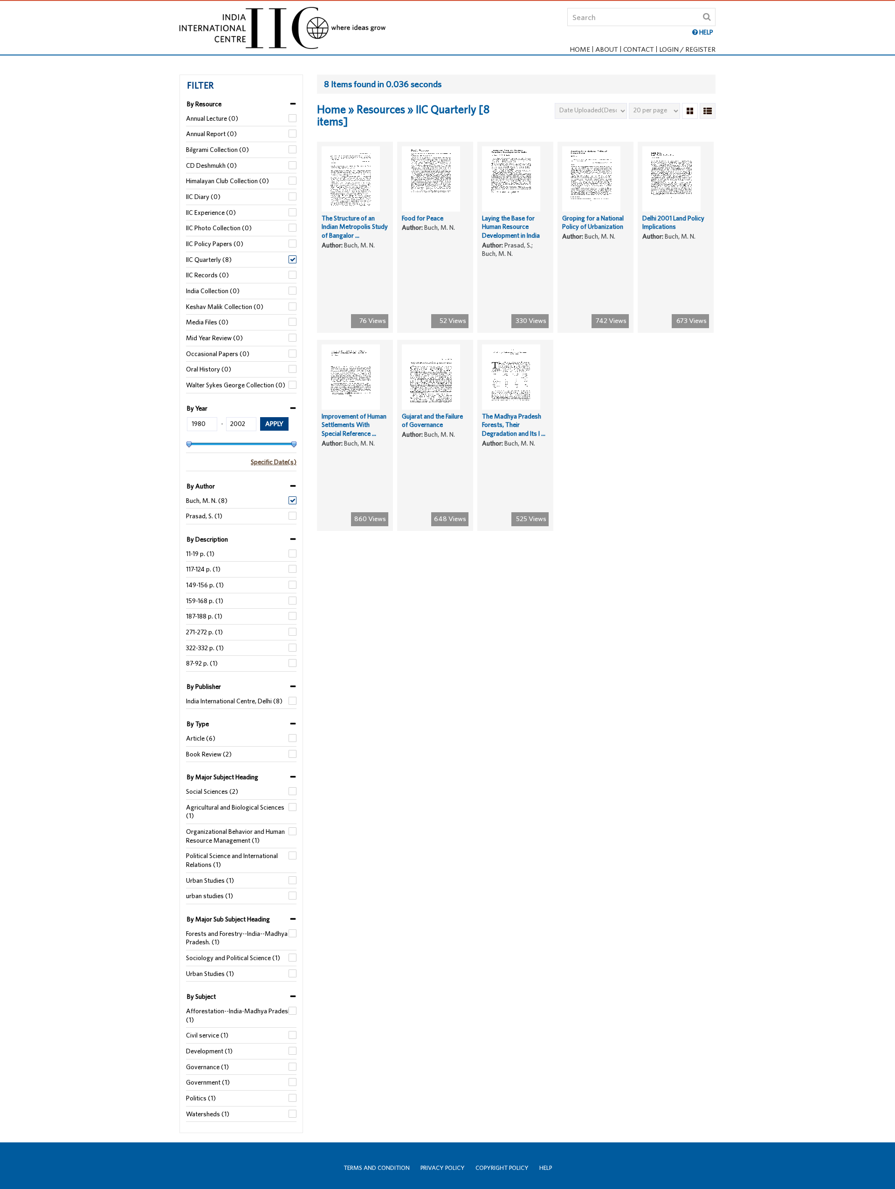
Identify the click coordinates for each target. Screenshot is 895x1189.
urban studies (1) (209, 896)
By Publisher (204, 686)
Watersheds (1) (207, 1114)
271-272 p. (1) (204, 632)
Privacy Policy (442, 1167)
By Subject (201, 996)
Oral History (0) (208, 369)
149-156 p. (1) (205, 585)
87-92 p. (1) (202, 663)
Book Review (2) (209, 754)
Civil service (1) (207, 1035)
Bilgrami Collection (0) (217, 149)
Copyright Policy (502, 1167)
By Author (201, 486)
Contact (638, 49)
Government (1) (208, 1082)
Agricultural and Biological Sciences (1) (235, 812)
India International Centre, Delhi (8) (234, 701)
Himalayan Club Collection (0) (227, 181)
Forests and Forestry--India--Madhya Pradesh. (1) (237, 938)
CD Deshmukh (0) (211, 165)
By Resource (204, 104)
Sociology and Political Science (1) (233, 958)
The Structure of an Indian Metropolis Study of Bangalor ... (355, 226)
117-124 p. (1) (203, 569)
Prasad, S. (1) (204, 516)
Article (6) (200, 738)
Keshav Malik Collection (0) (224, 306)
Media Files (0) (207, 322)
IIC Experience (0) (211, 212)
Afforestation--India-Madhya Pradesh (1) (238, 1015)
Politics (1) (201, 1098)
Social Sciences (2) (212, 791)
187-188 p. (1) (204, 616)
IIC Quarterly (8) (209, 259)
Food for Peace (422, 218)
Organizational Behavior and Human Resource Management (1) (235, 836)
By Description (207, 539)
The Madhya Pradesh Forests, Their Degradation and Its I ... (513, 424)
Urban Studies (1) (210, 880)
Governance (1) (207, 1067)
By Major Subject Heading (222, 777)
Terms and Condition (377, 1167)
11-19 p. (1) (200, 553)
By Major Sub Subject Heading (228, 919)
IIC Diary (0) (203, 196)
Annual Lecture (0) (212, 118)
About (606, 49)
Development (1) (209, 1051)
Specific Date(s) (273, 462)
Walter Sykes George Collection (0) (235, 385)
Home (580, 49)
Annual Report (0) (211, 133)
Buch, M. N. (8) (206, 500)
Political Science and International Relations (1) (232, 860)
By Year (197, 408)
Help (545, 1167)
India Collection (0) (213, 291)
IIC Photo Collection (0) (219, 228)
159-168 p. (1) (204, 601)
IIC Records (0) (207, 275)
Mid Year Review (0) (214, 338)
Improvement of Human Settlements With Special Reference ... (354, 424)
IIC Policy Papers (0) (214, 243)
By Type (198, 724)
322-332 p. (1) (205, 648)
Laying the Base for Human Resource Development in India (511, 226)
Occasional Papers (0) (217, 353)
